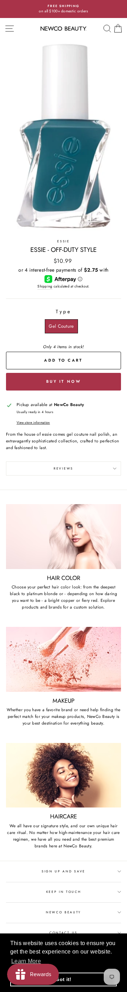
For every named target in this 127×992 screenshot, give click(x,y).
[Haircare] (63, 775)
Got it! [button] (63, 979)
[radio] (61, 326)
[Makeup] (63, 659)
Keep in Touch (63, 891)
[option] (63, 9)
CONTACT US (63, 932)
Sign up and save (63, 871)
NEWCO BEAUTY (63, 912)
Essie (63, 241)
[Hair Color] (63, 536)
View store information (33, 422)
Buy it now (63, 381)
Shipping (44, 286)
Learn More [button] (26, 961)
